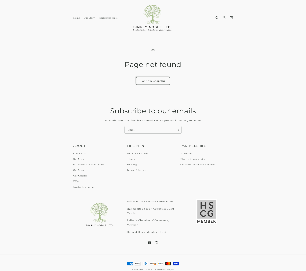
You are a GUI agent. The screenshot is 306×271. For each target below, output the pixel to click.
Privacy (131, 159)
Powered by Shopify (165, 269)
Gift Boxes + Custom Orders (89, 164)
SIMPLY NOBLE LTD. (147, 269)
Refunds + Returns (137, 153)
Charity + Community (192, 159)
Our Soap (78, 170)
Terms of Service (136, 170)
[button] (217, 17)
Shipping (132, 164)
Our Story (78, 159)
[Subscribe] (178, 130)
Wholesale (186, 153)
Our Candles (80, 176)
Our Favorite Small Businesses (197, 164)
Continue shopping (153, 81)
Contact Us (79, 153)
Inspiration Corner (84, 187)
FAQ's (76, 181)
